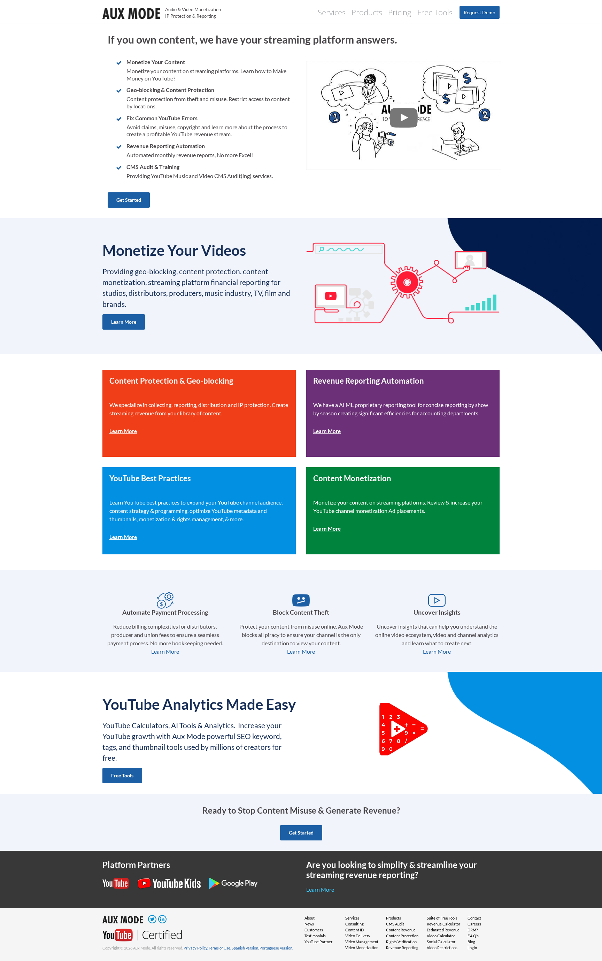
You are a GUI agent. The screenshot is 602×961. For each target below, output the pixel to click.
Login (472, 947)
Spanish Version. (245, 948)
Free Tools (435, 12)
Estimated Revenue (443, 930)
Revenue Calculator (443, 924)
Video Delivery (357, 935)
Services (332, 12)
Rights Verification (401, 941)
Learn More (123, 322)
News (309, 924)
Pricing (399, 12)
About (309, 918)
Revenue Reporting (402, 947)
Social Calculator (441, 941)
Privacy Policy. (196, 948)
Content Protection (402, 935)
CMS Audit (395, 924)
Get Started (128, 200)
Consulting (354, 924)
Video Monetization (361, 947)
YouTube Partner (318, 941)
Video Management (361, 941)
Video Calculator (441, 935)
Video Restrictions (442, 947)
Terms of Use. (220, 948)
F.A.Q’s (473, 935)
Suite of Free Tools (442, 918)
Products (367, 12)
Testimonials (315, 935)
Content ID (354, 930)
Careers (474, 924)
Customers (313, 930)
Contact (474, 918)
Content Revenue (401, 930)
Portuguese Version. (276, 948)
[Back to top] (586, 945)
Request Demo (479, 12)
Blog (471, 941)
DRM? (473, 930)
